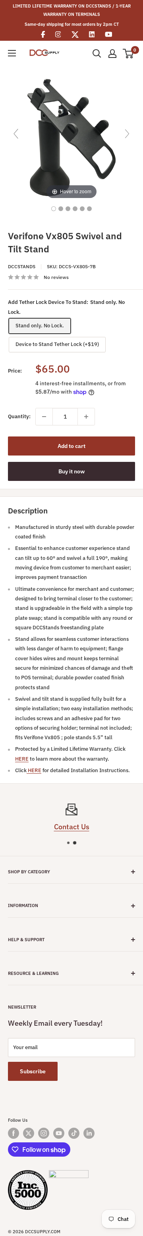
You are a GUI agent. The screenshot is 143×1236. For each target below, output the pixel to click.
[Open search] (97, 53)
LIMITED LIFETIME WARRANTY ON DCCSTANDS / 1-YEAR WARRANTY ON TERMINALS (72, 10)
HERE (22, 758)
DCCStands (21, 266)
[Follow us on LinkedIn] (89, 1133)
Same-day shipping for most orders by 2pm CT (72, 24)
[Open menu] (12, 53)
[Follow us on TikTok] (73, 1133)
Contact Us (71, 826)
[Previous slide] (16, 134)
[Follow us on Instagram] (43, 1133)
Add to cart (71, 446)
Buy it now (71, 471)
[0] (128, 53)
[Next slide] (127, 134)
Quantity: (19, 416)
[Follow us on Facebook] (13, 1133)
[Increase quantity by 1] (86, 416)
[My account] (112, 53)
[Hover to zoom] (71, 137)
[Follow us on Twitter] (28, 1133)
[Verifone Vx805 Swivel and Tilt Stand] (53, 208)
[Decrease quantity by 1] (44, 416)
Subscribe (33, 1071)
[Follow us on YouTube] (58, 1133)
